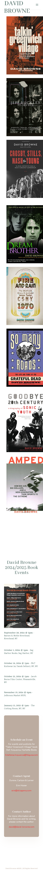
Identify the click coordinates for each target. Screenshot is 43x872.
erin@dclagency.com (21, 790)
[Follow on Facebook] (14, 845)
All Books (21, 526)
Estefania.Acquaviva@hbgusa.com (21, 754)
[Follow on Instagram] (29, 845)
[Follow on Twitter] (21, 845)
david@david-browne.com (21, 826)
